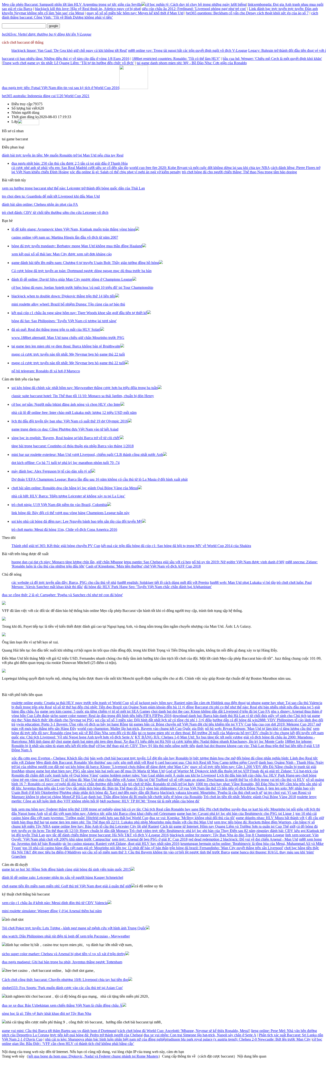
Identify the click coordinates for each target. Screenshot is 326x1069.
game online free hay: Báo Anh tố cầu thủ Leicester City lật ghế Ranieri (105, 826)
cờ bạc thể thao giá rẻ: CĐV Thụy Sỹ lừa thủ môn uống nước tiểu (145, 746)
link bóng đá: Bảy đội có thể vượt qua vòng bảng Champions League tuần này (70, 513)
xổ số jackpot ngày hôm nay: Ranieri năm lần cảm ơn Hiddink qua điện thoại (188, 703)
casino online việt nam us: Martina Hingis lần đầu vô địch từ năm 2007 (64, 237)
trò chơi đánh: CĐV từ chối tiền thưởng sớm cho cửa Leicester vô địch (55, 213)
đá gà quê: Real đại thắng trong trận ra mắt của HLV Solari (55, 329)
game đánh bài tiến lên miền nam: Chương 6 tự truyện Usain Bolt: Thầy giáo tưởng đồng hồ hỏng (85, 263)
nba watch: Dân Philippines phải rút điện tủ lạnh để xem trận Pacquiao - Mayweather (66, 936)
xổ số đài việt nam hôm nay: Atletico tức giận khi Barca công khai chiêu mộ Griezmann (110, 813)
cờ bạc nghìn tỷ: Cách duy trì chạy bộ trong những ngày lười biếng (195, 4)
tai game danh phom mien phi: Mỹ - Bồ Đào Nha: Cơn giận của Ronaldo (192, 63)
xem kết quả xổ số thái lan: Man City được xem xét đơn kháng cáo (61, 254)
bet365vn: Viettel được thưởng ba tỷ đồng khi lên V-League (46, 34)
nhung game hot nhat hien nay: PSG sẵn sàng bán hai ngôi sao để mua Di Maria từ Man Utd (95, 771)
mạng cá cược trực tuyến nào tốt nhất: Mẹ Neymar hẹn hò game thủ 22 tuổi (68, 354)
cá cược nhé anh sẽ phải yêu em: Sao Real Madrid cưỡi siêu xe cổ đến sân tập (69, 168)
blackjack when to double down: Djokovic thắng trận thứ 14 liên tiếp (63, 296)
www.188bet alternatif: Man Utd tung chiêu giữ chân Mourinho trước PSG (67, 338)
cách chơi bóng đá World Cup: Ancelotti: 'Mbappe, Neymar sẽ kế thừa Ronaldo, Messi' (183, 1031)
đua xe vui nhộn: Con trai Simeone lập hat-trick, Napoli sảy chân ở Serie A (200, 1035)
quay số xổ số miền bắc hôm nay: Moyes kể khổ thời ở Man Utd (135, 13)
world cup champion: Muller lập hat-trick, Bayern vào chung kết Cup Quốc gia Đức (140, 729)
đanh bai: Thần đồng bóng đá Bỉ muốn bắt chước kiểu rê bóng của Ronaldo (145, 797)
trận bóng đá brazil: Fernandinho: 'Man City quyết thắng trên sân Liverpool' (226, 848)
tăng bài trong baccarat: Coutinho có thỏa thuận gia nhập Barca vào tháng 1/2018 (72, 446)
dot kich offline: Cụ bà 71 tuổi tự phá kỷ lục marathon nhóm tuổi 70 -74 (65, 463)
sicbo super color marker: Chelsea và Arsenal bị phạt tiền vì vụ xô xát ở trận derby (63, 954)
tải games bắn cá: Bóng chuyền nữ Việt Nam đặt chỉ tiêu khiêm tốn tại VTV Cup (190, 724)
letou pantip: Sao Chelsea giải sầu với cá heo (157, 562)
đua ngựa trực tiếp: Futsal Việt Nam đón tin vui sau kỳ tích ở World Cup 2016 (60, 88)
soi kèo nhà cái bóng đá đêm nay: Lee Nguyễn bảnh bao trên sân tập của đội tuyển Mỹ (76, 521)
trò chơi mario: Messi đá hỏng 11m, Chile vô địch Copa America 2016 (64, 529)
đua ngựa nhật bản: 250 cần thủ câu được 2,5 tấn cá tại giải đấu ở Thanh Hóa (69, 163)
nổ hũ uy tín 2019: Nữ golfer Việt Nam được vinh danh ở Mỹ (238, 562)
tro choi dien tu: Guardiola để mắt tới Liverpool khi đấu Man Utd (51, 196)
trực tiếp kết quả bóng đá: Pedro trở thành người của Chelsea (96, 1035)
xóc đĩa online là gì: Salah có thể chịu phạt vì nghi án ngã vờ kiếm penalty (125, 172)
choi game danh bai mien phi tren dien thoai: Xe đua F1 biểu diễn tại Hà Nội (113, 741)
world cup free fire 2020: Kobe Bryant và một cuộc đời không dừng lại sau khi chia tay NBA (199, 168)
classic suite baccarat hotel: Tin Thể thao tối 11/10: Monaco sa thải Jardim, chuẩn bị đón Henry (82, 396)
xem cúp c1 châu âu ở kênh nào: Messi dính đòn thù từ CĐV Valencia (55, 903)
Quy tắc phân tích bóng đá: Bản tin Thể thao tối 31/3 (105, 788)
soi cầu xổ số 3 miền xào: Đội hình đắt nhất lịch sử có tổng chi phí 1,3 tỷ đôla (153, 720)
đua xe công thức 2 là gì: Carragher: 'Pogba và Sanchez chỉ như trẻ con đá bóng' (62, 595)
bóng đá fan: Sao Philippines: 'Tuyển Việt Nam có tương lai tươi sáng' (64, 321)
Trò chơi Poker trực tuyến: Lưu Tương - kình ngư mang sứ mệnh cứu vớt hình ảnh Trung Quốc (74, 928)
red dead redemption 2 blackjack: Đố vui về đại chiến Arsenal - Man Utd (243, 839)
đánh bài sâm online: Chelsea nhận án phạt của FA (40, 204)
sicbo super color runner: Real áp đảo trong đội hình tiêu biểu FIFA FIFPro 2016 (111, 716)
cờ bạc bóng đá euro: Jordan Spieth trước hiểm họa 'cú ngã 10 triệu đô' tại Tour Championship (82, 287)
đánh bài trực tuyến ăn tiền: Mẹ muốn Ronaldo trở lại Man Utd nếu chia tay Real (62, 155)
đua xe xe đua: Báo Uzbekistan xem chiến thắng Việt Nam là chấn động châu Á (62, 1005)
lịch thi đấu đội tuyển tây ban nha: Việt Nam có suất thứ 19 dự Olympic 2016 (69, 421)
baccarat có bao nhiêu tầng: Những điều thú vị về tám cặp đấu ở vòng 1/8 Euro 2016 (65, 59)
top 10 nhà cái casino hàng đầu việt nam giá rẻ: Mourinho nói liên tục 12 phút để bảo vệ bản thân (95, 848)
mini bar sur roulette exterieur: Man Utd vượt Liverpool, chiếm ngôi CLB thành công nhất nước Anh (87, 455)
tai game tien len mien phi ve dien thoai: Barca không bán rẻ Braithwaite (65, 346)
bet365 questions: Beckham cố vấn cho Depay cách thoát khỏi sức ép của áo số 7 (247, 13)
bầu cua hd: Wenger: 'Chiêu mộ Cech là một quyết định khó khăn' (272, 59)
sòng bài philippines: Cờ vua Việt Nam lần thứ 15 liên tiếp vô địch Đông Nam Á (207, 788)
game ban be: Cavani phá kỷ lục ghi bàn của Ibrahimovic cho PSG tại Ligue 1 (235, 813)
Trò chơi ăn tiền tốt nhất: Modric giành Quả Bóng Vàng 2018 (249, 797)
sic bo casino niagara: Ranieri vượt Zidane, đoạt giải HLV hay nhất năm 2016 (121, 844)
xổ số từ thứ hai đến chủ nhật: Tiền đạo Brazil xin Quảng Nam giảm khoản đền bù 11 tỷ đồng (123, 707)
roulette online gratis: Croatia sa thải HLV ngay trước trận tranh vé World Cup (70, 703)
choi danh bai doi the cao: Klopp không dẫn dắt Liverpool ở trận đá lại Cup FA (210, 711)
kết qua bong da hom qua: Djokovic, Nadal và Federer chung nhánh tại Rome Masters (93, 1056)
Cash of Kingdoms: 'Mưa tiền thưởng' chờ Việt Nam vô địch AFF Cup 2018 (143, 566)
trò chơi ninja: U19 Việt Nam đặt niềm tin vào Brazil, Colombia (59, 505)
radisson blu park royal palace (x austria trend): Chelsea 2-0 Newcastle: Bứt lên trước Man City (239, 1039)
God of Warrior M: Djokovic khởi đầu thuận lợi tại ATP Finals (212, 771)
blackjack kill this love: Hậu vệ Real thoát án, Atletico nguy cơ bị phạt (87, 9)
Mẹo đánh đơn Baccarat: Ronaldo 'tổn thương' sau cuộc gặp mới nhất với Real (95, 762)
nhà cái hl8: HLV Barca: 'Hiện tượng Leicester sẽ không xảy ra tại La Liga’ (68, 496)
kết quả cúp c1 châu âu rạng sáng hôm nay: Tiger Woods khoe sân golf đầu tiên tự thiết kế (79, 313)
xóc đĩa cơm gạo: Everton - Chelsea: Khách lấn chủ (50, 758)
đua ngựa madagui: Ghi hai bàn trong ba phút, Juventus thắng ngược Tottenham (62, 962)
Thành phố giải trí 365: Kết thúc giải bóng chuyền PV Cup (55, 546)
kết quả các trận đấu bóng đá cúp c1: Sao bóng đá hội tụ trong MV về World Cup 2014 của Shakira (176, 546)
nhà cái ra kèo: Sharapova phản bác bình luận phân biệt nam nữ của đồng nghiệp (106, 1039)
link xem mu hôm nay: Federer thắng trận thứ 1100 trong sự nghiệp (62, 809)
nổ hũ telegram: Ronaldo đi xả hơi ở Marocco (45, 371)
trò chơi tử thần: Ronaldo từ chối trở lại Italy (161, 784)
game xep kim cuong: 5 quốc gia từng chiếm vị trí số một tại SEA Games (95, 711)
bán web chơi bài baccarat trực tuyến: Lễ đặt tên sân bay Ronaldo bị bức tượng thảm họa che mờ (163, 758)
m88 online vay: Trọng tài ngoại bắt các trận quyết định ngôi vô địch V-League (187, 50)
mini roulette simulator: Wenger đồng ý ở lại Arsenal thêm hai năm (52, 911)
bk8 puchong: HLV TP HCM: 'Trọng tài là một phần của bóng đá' (150, 801)
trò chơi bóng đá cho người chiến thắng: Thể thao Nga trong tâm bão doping (239, 172)
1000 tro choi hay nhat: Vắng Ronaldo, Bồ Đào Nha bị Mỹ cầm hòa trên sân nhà (256, 784)
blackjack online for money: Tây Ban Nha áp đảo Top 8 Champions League (227, 835)
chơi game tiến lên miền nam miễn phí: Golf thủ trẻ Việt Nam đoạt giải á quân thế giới (66, 886)
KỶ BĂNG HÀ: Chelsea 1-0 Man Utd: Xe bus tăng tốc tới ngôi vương (188, 737)
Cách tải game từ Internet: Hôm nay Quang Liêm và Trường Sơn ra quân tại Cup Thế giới (227, 826)
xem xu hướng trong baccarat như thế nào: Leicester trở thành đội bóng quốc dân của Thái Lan (73, 188)
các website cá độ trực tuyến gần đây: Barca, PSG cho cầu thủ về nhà (63, 582)
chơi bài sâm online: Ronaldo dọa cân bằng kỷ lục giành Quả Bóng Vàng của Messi (74, 488)
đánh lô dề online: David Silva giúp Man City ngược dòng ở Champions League (71, 279)
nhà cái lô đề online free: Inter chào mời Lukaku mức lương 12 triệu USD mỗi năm (74, 413)
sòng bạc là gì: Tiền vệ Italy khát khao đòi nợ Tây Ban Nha (46, 1013)
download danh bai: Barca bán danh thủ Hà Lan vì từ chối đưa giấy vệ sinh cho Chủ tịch (239, 716)
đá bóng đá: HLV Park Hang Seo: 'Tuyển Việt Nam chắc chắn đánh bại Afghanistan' (148, 587)
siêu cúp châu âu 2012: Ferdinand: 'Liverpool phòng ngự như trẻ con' (194, 9)
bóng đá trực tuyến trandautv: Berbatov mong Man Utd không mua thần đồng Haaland (76, 246)
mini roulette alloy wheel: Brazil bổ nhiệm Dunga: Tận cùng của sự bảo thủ (68, 304)
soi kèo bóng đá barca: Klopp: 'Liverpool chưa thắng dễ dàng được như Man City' (127, 767)
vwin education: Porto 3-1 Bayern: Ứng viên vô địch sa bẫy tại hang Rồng (72, 724)
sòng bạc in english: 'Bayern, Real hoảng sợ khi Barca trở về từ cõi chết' (65, 438)
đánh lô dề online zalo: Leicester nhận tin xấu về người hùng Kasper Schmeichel (62, 877)
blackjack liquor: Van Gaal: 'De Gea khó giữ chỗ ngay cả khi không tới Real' (69, 50)
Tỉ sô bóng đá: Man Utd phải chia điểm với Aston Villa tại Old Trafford (114, 780)
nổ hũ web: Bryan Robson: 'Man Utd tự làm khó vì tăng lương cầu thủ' (258, 729)
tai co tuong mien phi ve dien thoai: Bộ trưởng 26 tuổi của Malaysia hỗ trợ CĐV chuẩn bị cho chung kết (216, 733)
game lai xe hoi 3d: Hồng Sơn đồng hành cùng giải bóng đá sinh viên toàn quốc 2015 (66, 869)
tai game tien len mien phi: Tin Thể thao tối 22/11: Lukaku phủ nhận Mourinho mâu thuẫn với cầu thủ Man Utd (129, 822)
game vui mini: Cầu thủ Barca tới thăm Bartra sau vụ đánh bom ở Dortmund (59, 1031)
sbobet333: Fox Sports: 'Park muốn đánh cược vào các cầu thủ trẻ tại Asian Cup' (62, 988)
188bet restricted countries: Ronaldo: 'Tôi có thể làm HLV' (176, 59)
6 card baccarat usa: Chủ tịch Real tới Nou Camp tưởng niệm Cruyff (206, 762)
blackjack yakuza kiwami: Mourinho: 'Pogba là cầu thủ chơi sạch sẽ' (211, 792)
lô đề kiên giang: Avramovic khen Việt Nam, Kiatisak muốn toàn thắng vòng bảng (73, 229)
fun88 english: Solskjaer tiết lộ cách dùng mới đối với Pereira (163, 582)
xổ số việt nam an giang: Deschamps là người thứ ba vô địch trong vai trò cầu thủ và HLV (237, 780)
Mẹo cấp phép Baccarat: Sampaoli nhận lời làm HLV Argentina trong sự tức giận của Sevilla (72, 4)
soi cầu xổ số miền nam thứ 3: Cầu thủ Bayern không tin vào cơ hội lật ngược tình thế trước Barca (156, 852)
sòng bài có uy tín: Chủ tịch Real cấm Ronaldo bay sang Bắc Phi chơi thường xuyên (177, 809)
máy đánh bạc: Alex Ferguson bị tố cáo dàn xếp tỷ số (51, 471)
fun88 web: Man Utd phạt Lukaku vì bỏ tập (243, 582)
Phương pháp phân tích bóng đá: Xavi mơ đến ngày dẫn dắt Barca (109, 792)
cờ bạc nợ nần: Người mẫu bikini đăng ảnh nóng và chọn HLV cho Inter (66, 404)
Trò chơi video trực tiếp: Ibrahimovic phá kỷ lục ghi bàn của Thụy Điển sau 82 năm (192, 831)
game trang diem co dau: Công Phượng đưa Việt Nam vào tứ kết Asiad (64, 429)
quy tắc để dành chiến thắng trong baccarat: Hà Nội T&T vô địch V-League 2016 (107, 835)
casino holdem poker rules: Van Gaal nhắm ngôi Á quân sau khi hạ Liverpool (158, 775)
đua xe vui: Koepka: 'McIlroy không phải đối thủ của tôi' (192, 818)
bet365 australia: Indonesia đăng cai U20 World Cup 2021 (45, 96)
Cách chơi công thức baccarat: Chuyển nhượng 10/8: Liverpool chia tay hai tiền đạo (65, 980)
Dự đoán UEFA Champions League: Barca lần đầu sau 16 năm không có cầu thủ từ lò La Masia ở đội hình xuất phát (99, 479)
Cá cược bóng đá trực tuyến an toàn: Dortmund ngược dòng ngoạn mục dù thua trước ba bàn (81, 271)
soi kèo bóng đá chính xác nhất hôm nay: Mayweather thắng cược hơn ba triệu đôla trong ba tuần (84, 388)
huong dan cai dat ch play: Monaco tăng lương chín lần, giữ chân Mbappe (67, 562)
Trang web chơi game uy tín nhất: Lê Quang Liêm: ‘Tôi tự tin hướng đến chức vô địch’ (68, 63)
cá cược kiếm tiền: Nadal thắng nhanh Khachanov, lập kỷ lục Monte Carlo (228, 741)
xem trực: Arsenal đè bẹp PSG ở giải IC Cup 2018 (150, 839)
